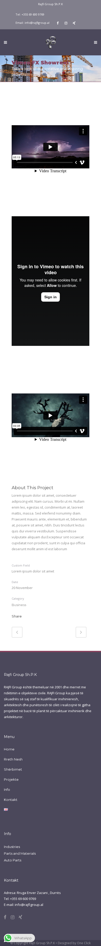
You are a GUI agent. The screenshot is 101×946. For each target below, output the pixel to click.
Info (7, 789)
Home (9, 749)
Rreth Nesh (13, 759)
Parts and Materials (20, 853)
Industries (12, 847)
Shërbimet (13, 769)
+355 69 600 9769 (32, 14)
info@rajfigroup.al (37, 23)
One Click (84, 943)
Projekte (11, 779)
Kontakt (10, 800)
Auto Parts (12, 860)
